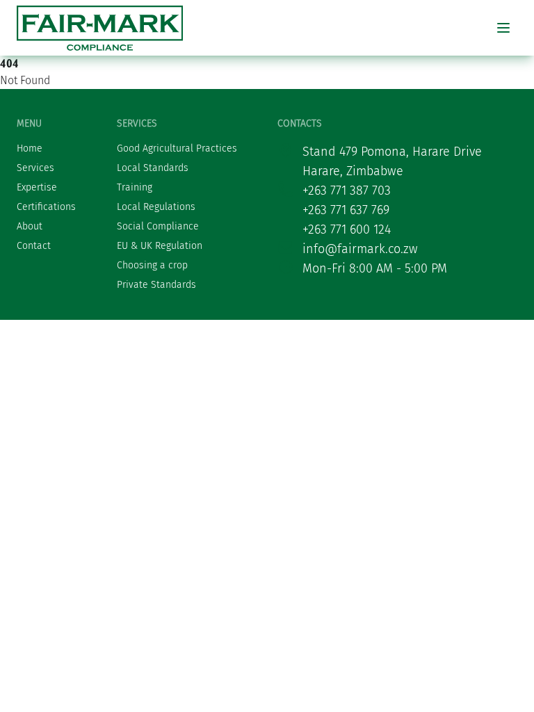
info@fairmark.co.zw (360, 249)
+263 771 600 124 (346, 229)
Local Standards (152, 168)
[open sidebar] (503, 28)
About (29, 226)
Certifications (46, 207)
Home (29, 148)
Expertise (37, 187)
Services (35, 168)
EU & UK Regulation (159, 246)
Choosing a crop (152, 265)
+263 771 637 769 (345, 210)
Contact (34, 246)
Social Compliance (158, 226)
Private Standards (156, 285)
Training (134, 187)
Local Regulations (156, 207)
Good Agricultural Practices (177, 148)
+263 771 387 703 (346, 190)
